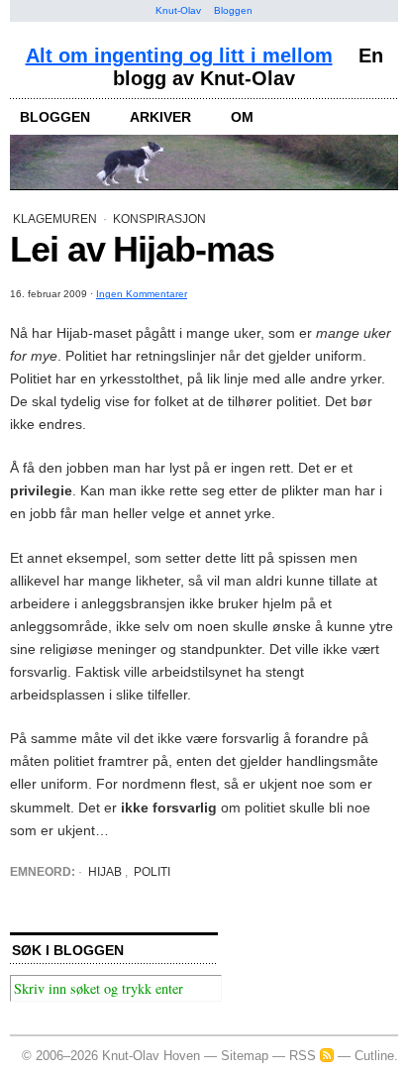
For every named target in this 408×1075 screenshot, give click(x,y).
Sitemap (244, 1055)
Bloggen (233, 10)
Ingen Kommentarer (141, 293)
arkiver (160, 117)
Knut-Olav (178, 10)
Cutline (374, 1055)
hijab (105, 872)
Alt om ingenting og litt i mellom (179, 55)
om (242, 117)
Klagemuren (55, 219)
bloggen (55, 117)
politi (152, 872)
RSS (302, 1055)
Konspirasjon (159, 219)
